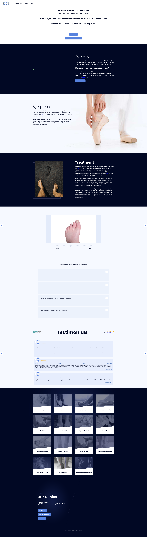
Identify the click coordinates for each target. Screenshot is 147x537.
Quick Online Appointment (73, 38)
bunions (101, 60)
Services (17, 3)
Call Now (73, 34)
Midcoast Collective (78, 530)
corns (83, 77)
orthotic (80, 168)
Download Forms (44, 514)
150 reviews (109, 332)
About (21, 3)
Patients (27, 3)
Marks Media (71, 530)
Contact (32, 3)
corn (42, 114)
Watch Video (80, 80)
